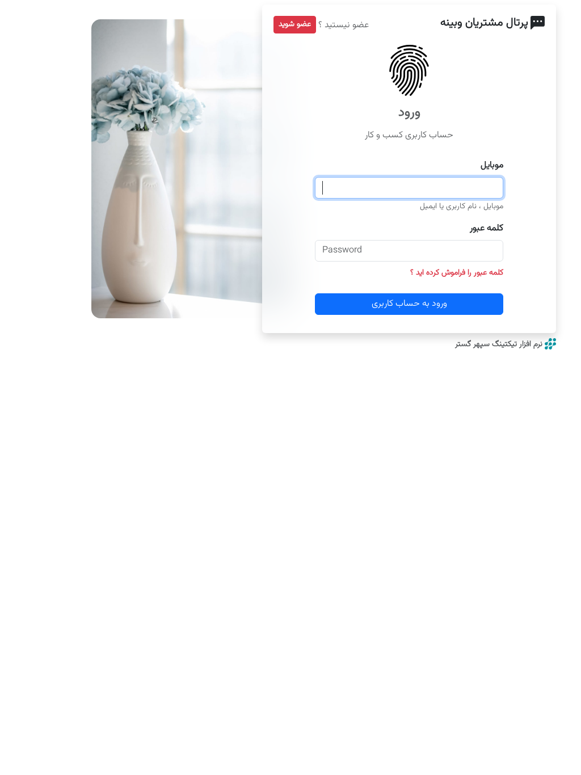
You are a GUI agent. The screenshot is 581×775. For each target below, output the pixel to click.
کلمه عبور (486, 228)
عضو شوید (295, 24)
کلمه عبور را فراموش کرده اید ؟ (456, 273)
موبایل (492, 165)
